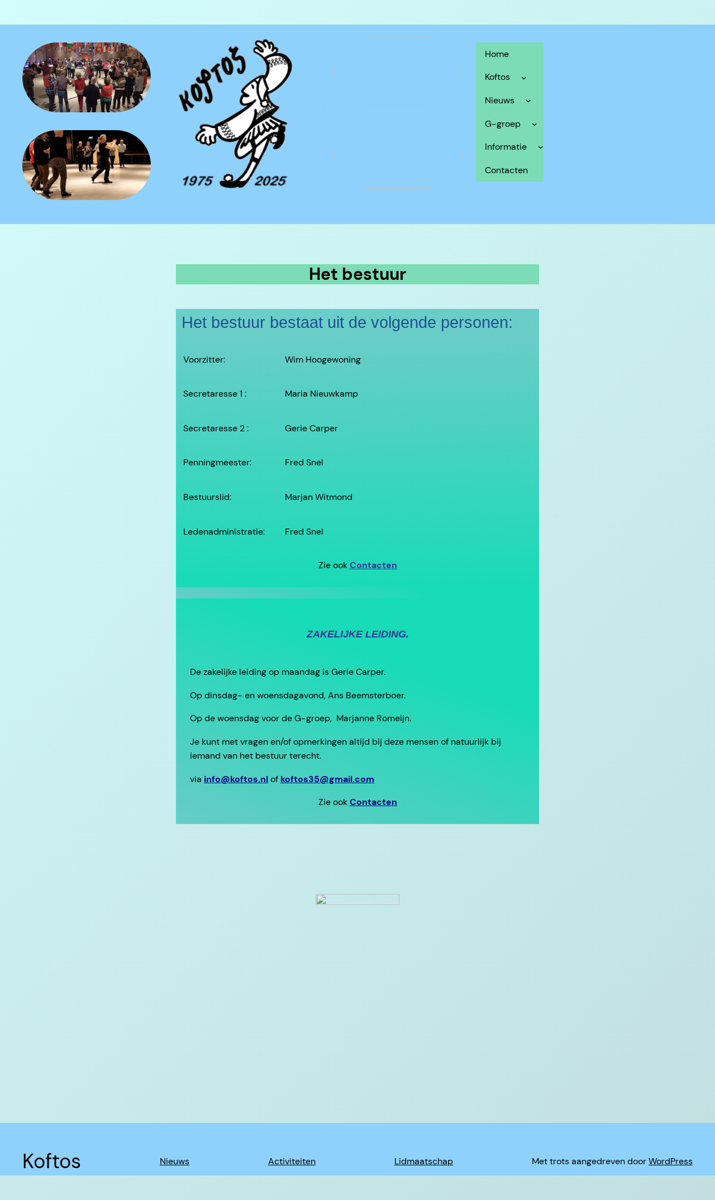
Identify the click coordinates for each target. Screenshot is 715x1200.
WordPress (671, 1161)
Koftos (51, 1161)
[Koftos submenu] (524, 77)
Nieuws (174, 1161)
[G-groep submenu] (534, 124)
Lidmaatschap (423, 1161)
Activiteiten (292, 1161)
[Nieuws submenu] (528, 100)
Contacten (373, 565)
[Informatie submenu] (541, 147)
